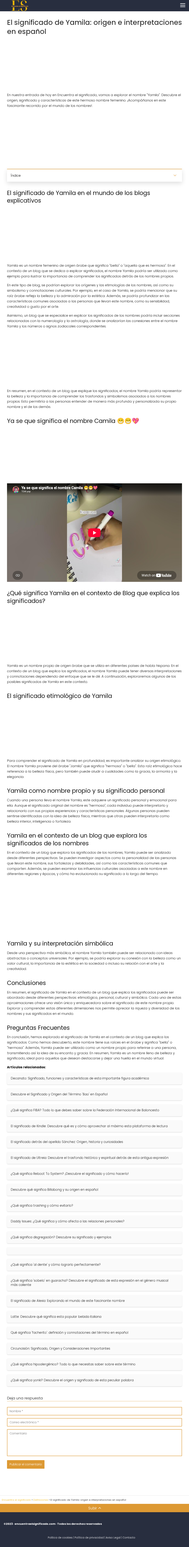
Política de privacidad (89, 1537)
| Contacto (128, 1537)
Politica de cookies (60, 1537)
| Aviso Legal (112, 1537)
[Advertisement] (94, 63)
